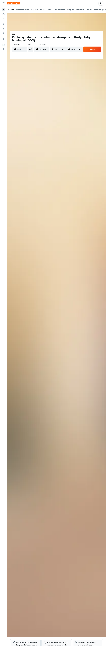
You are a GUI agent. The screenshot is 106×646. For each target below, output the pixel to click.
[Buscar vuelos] (3, 9)
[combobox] (43, 44)
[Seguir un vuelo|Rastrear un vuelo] (3, 28)
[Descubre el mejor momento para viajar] (3, 33)
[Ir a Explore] (3, 24)
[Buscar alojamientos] (3, 14)
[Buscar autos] (3, 18)
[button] (3, 3)
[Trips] (3, 39)
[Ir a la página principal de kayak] (13, 3)
